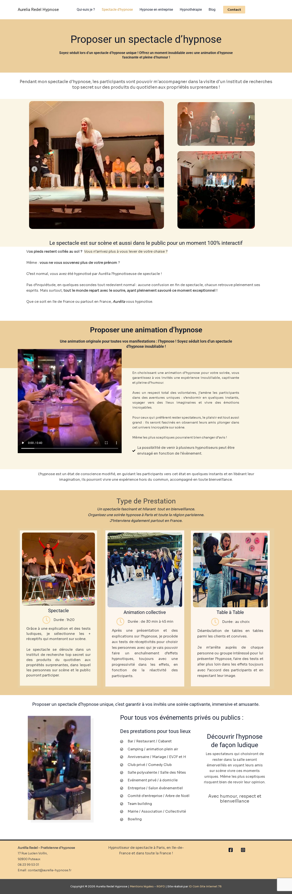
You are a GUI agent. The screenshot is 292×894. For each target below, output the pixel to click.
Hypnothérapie (191, 9)
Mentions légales (142, 886)
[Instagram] (243, 850)
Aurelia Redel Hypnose (38, 9)
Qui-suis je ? (86, 9)
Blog (212, 9)
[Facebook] (231, 850)
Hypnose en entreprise (156, 9)
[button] (234, 9)
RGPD (160, 886)
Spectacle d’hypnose (117, 9)
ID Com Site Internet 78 (205, 886)
